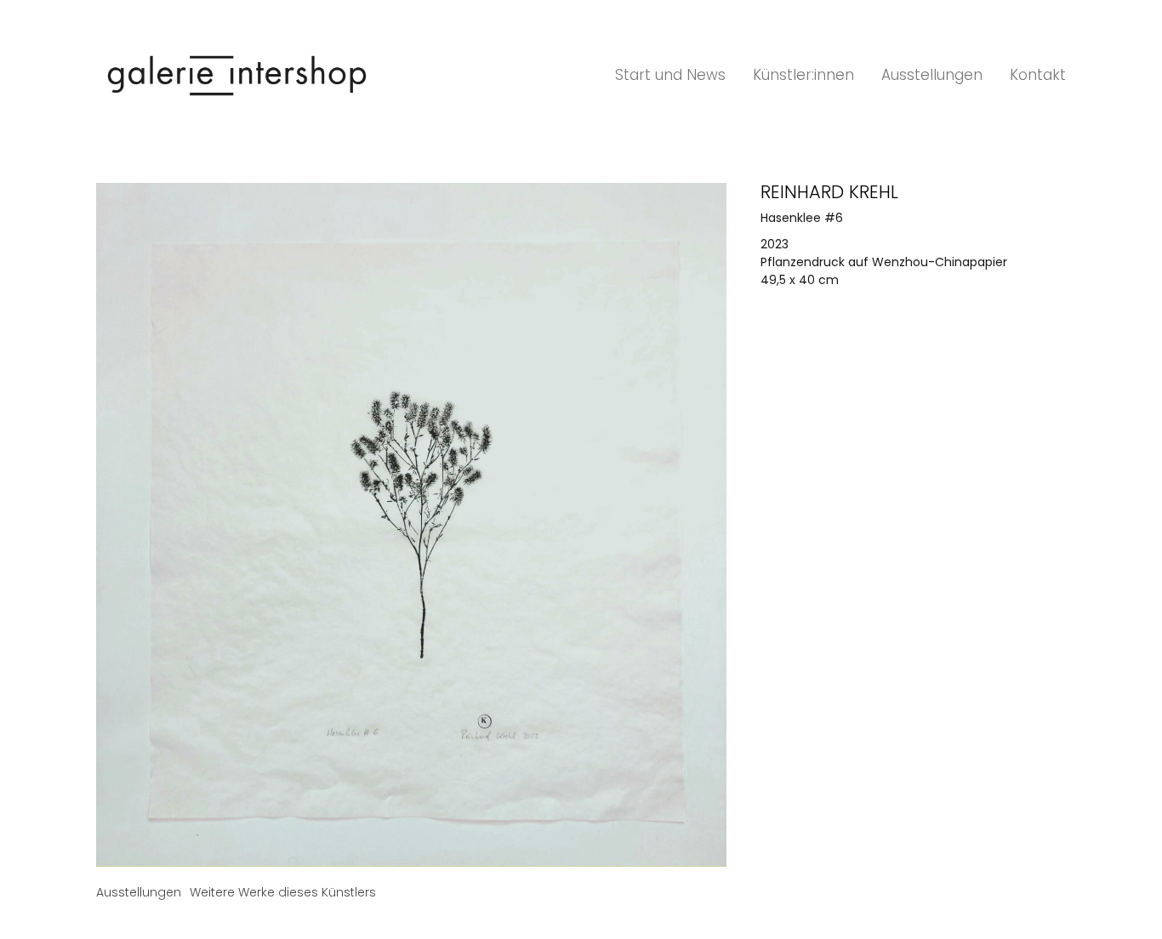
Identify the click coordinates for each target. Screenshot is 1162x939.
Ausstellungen (932, 75)
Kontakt (1038, 75)
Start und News (670, 75)
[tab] (138, 893)
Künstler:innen (803, 75)
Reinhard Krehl (829, 191)
